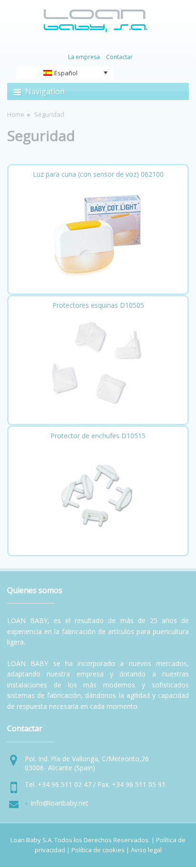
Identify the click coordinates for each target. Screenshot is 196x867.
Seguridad (41, 135)
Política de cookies (98, 850)
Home (15, 114)
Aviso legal (146, 850)
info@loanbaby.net (59, 802)
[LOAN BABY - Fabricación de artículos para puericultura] (95, 30)
